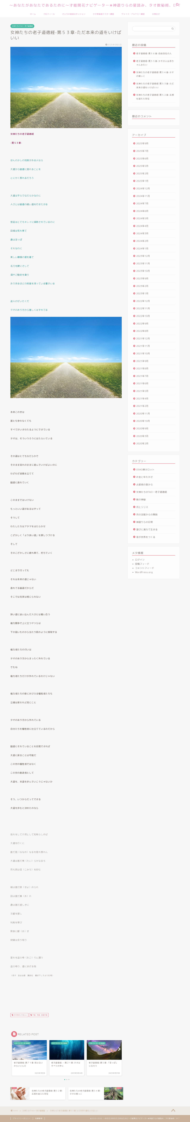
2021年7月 (142, 376)
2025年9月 (142, 143)
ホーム (33, 14)
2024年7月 (142, 203)
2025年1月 (142, 181)
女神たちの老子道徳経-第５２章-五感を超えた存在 (155, 96)
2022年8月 (142, 331)
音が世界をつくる (145, 537)
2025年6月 (142, 158)
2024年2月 (142, 241)
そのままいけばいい (20, 1015)
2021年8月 (142, 368)
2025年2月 (142, 173)
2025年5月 (142, 166)
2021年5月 (142, 391)
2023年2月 (142, 286)
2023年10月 (143, 270)
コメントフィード (144, 568)
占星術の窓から (144, 484)
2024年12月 (143, 188)
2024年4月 (142, 226)
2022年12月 (143, 301)
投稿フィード (142, 563)
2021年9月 (142, 361)
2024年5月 (142, 218)
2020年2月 (142, 443)
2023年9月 (142, 278)
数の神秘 (141, 499)
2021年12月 (143, 338)
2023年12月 (143, 256)
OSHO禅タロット (145, 469)
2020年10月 (143, 421)
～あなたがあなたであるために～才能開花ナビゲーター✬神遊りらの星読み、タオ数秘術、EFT (95, 5)
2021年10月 (143, 353)
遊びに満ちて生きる (147, 529)
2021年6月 (142, 383)
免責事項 (38, 1118)
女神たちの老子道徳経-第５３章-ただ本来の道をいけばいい (155, 85)
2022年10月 (143, 316)
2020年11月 (143, 413)
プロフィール (49, 14)
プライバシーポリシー (22, 1118)
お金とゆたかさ (144, 477)
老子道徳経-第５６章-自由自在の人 (154, 53)
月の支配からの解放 (147, 514)
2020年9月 (142, 428)
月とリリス (142, 507)
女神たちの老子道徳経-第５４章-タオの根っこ (155, 74)
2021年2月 (142, 406)
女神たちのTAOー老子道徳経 (22, 26)
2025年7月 (142, 151)
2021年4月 (142, 398)
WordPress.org (144, 572)
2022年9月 (142, 323)
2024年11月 (143, 196)
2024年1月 (142, 248)
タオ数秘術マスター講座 (103, 14)
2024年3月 (142, 233)
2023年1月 (142, 293)
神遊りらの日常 (144, 522)
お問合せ (156, 14)
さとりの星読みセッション (74, 14)
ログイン (140, 559)
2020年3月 (142, 436)
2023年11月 (143, 263)
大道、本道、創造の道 (39, 1015)
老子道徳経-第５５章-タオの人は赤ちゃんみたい (155, 63)
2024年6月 (142, 211)
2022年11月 (143, 308)
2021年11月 (143, 346)
